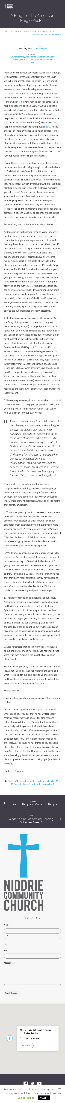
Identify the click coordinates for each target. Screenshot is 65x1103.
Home (6, 31)
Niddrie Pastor (35, 784)
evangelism (24, 781)
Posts (13, 31)
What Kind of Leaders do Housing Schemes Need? (31, 820)
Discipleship (30, 56)
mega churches (48, 781)
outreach (46, 784)
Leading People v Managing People (34, 804)
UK (52, 784)
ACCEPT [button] (44, 1098)
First (6, 935)
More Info (26, 1045)
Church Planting (32, 31)
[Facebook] (26, 1084)
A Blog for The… (48, 31)
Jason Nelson (41, 48)
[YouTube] (39, 1084)
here (19, 105)
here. (39, 118)
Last (6, 945)
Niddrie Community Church (32, 59)
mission (24, 784)
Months (55, 34)
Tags (46, 34)
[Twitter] (32, 1084)
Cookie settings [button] (26, 1097)
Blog (20, 31)
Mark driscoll (35, 781)
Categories (36, 34)
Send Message (11, 993)
